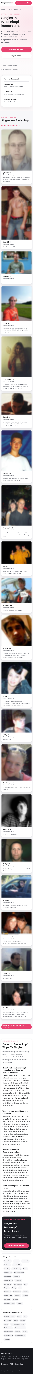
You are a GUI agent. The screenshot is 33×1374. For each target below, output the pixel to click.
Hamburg (22, 1320)
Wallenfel (25, 1295)
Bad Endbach (7, 1284)
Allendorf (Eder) (8, 1280)
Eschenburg (7, 1276)
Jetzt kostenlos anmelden (16, 1245)
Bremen (16, 1320)
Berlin (25, 1316)
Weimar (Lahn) (8, 1295)
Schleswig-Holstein (20, 1335)
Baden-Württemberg (9, 1316)
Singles (3, 9)
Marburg (14, 1288)
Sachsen (24, 1331)
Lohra (20, 1288)
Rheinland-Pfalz (8, 1331)
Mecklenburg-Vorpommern (18, 1324)
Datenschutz (19, 1364)
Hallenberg (17, 1295)
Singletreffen (7, 3)
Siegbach (25, 1291)
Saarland (17, 1331)
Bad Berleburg (18, 1284)
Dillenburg (19, 1303)
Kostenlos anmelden (23, 3)
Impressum (4, 1364)
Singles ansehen (16, 56)
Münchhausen (8, 1272)
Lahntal (25, 1268)
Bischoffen (7, 1299)
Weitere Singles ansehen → (10, 125)
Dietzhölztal (18, 1280)
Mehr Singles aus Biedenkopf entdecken (13, 1027)
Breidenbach (7, 1261)
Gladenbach (16, 1276)
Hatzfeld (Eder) (17, 1265)
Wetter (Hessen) (16, 1268)
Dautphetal (16, 1261)
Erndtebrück (7, 1291)
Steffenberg (7, 1265)
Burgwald (6, 1288)
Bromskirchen (17, 1291)
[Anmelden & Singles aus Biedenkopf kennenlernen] (16, 150)
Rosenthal (15, 1299)
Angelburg (7, 1268)
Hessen (10, 9)
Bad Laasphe (25, 1261)
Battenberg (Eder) (19, 1272)
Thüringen (7, 1339)
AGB (11, 1364)
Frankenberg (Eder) (9, 1303)
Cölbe (25, 1284)
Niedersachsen (8, 1328)
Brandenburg (7, 1320)
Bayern (19, 1316)
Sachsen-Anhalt (8, 1335)
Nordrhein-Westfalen (20, 1328)
